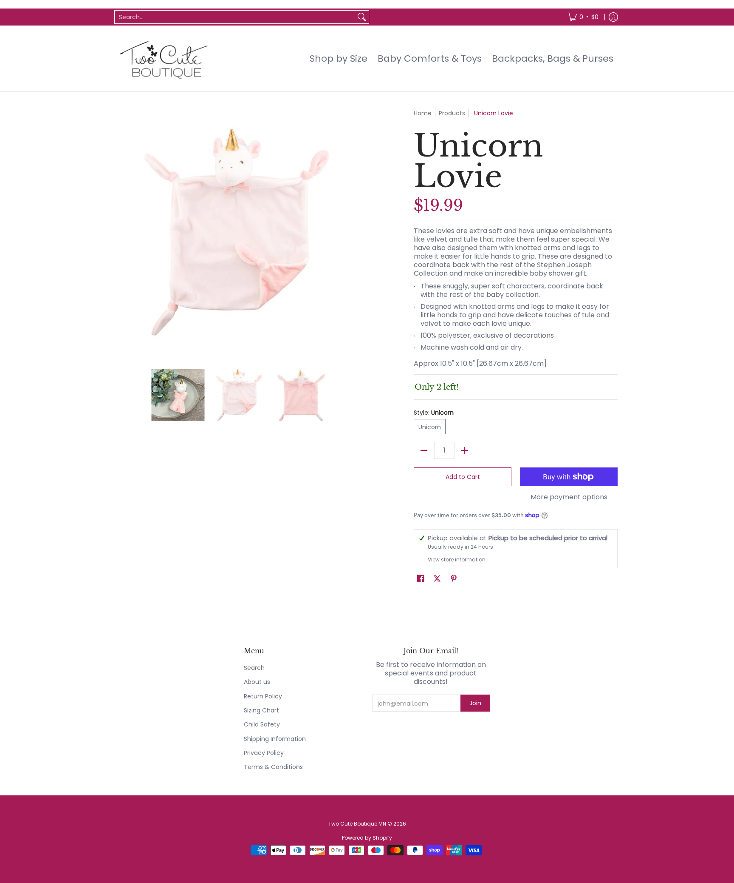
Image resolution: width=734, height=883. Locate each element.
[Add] (465, 450)
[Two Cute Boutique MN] (163, 58)
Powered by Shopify (367, 837)
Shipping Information (275, 739)
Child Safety (262, 724)
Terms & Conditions (273, 767)
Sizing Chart (261, 710)
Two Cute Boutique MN (357, 823)
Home (423, 113)
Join (475, 703)
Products (452, 113)
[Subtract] (424, 450)
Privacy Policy (264, 753)
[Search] (362, 17)
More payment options (569, 497)
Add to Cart (463, 477)
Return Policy (263, 696)
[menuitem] (583, 17)
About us (257, 682)
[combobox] (235, 17)
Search (254, 668)
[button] (420, 578)
